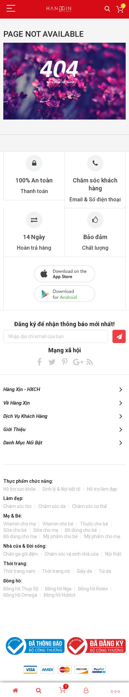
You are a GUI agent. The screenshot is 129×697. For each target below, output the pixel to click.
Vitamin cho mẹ (19, 523)
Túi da (105, 571)
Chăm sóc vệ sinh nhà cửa (72, 554)
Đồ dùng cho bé (81, 530)
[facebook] (39, 362)
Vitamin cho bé (57, 523)
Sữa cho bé (15, 530)
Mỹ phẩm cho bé (60, 536)
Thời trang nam (19, 571)
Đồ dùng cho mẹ (20, 536)
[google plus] (77, 362)
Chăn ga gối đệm (20, 554)
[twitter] (52, 362)
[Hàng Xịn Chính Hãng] (59, 9)
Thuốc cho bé (94, 523)
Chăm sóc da (51, 506)
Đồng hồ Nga (58, 588)
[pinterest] (65, 362)
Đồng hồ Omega (20, 595)
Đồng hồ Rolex (93, 588)
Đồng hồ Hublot (59, 595)
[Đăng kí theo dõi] (119, 336)
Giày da (84, 571)
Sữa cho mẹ (45, 530)
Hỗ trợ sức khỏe (19, 489)
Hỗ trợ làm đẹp (102, 489)
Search (107, 9)
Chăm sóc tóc (17, 506)
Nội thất (113, 554)
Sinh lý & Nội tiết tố (61, 489)
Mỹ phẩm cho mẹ (102, 536)
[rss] (90, 362)
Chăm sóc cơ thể (89, 506)
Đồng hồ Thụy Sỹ (20, 588)
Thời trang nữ (56, 571)
